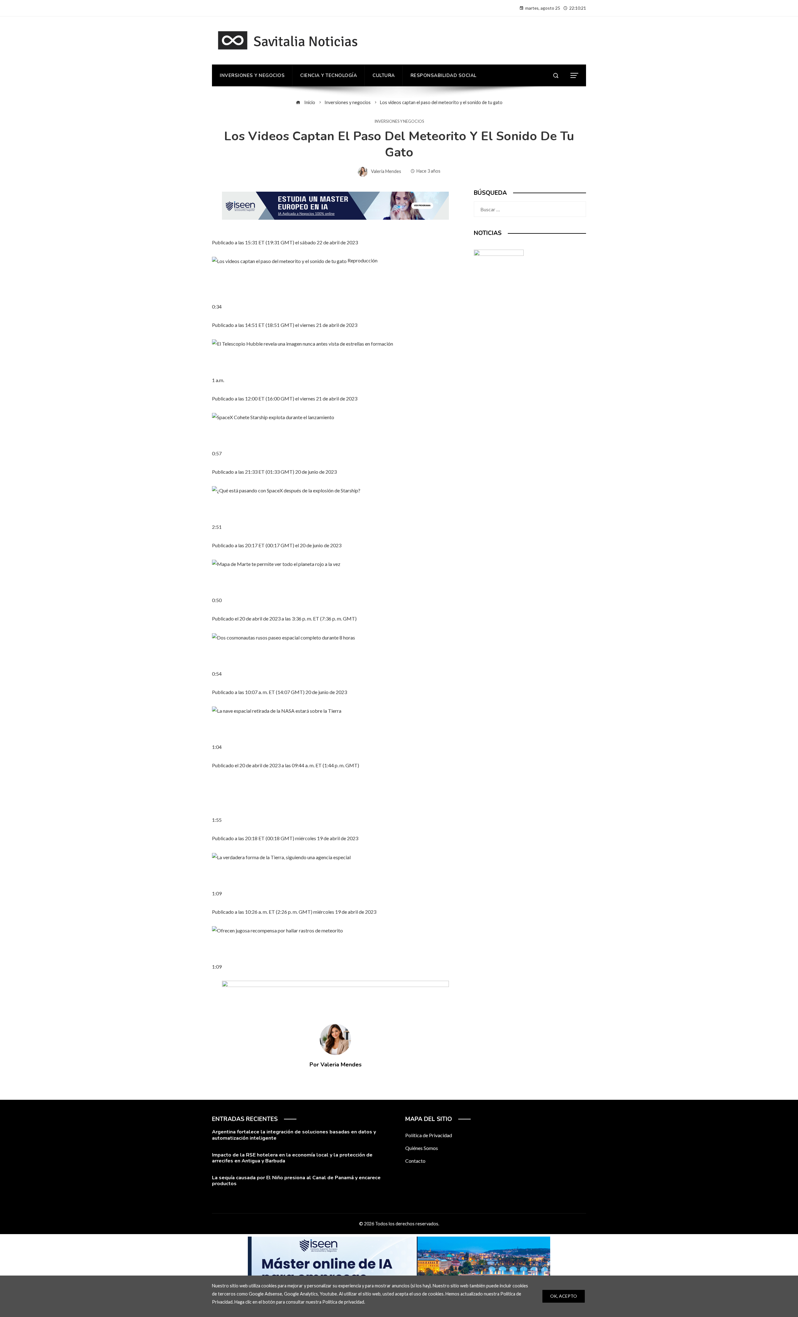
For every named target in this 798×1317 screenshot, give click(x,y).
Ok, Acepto (563, 1296)
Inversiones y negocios (399, 121)
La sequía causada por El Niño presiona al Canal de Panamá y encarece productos (296, 1180)
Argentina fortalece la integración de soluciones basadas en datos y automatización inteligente (294, 1134)
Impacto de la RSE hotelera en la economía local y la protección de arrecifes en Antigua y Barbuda (292, 1158)
